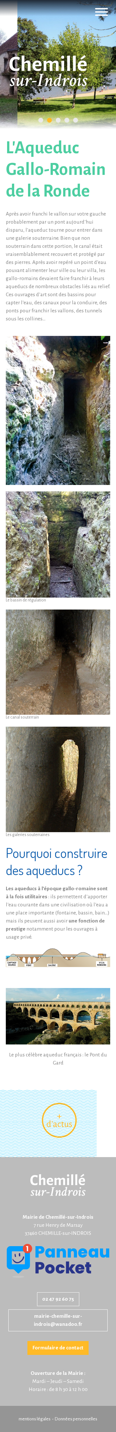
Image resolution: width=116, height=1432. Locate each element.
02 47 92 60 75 (58, 1299)
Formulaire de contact (58, 1348)
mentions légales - (36, 1419)
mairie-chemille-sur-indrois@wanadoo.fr (58, 1320)
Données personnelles (75, 1419)
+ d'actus (59, 1120)
